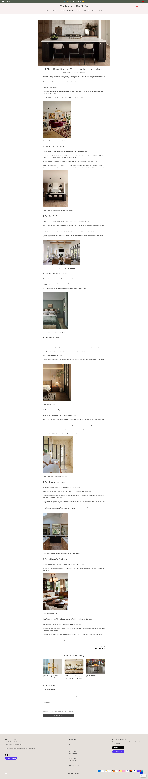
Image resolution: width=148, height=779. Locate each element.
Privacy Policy (72, 751)
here (119, 743)
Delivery (71, 746)
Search (70, 742)
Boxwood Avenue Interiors (67, 210)
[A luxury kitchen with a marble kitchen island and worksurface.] (74, 666)
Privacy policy (72, 758)
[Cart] (145, 6)
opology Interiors (63, 476)
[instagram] (5, 1)
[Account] (142, 6)
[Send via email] (102, 648)
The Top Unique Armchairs (91, 676)
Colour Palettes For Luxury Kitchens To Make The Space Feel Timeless (74, 677)
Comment (47, 702)
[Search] (3, 6)
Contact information (74, 765)
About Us (71, 744)
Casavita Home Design (52, 613)
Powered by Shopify (74, 773)
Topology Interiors (62, 332)
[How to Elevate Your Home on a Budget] (52, 666)
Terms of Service (73, 753)
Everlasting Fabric (51, 404)
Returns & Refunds (73, 749)
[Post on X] (98, 648)
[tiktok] (9, 1)
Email (77, 696)
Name (45, 696)
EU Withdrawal (118, 748)
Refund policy (72, 756)
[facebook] (3, 1)
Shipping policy (72, 762)
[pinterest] (7, 1)
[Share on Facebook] (96, 648)
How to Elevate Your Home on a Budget (50, 676)
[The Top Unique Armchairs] (95, 666)
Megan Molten (71, 268)
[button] (104, 648)
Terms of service (73, 760)
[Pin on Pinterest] (100, 648)
